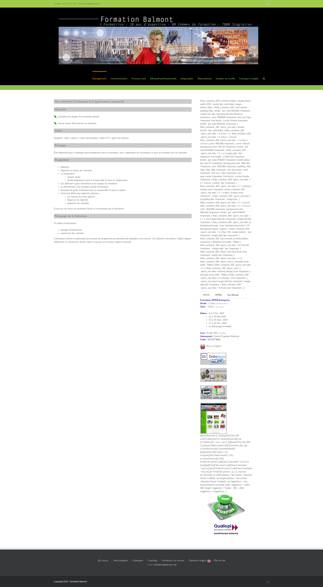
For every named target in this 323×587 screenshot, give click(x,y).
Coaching (152, 560)
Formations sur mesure (173, 560)
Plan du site (219, 560)
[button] (264, 78)
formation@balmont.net (89, 4)
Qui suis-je (103, 560)
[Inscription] (226, 494)
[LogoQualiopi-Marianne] (226, 522)
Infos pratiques (120, 560)
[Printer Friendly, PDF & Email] (213, 387)
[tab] (206, 295)
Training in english (198, 560)
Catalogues (137, 560)
